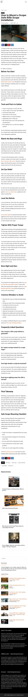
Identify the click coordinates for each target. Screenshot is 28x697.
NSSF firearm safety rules (7, 81)
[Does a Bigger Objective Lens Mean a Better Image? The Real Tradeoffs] (14, 538)
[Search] (25, 2)
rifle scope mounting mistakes (13, 323)
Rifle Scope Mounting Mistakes (10, 508)
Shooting (11, 587)
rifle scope (14, 462)
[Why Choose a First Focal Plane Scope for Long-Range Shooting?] (14, 518)
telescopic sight (6, 214)
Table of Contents (7, 68)
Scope (5, 10)
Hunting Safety (12, 608)
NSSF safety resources (9, 451)
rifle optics (8, 462)
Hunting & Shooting (13, 601)
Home (2, 10)
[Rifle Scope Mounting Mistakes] (14, 500)
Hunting (10, 615)
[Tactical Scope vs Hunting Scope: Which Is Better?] (14, 481)
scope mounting (21, 462)
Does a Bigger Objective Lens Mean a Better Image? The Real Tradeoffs (13, 546)
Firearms (11, 594)
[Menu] (1, 2)
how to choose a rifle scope (8, 161)
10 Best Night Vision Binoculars (16, 619)
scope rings (4, 465)
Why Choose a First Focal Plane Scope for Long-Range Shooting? (12, 526)
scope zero (10, 465)
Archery (10, 580)
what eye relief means (11, 192)
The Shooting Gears (4, 23)
